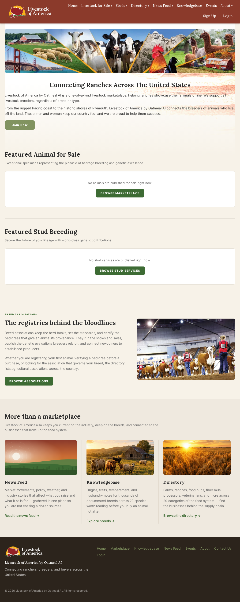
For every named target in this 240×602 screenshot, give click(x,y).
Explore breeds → (100, 521)
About (226, 6)
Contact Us (222, 548)
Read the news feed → (22, 515)
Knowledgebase (189, 6)
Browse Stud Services (120, 270)
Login (227, 16)
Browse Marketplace (120, 193)
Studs (121, 6)
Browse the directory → (182, 515)
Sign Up (209, 16)
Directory (140, 6)
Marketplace (120, 548)
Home (73, 6)
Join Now (19, 125)
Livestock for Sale (96, 6)
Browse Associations (29, 381)
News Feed (163, 6)
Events (211, 6)
